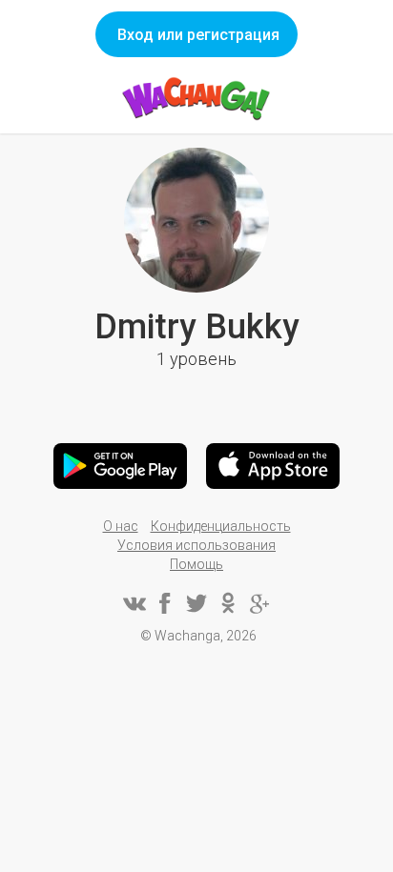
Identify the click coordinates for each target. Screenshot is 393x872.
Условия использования (196, 545)
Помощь (196, 564)
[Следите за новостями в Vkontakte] (133, 603)
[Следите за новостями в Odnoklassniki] (228, 603)
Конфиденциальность (221, 526)
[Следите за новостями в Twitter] (196, 603)
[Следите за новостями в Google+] (259, 603)
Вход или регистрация (198, 35)
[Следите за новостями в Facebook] (165, 603)
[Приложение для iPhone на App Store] (273, 466)
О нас (120, 526)
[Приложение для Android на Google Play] (120, 466)
